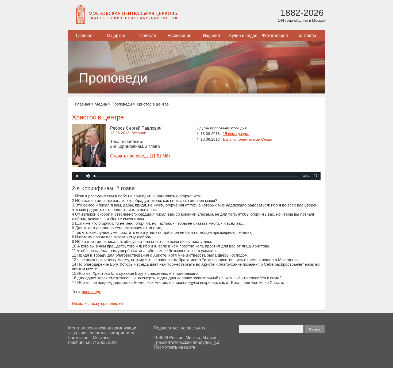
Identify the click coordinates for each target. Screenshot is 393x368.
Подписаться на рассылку (179, 328)
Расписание (179, 35)
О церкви (116, 35)
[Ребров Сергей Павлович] (89, 165)
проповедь (91, 291)
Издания (211, 35)
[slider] (196, 176)
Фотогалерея (275, 35)
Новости (147, 35)
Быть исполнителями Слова (247, 139)
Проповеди (121, 104)
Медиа (101, 104)
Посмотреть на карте (174, 347)
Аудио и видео (243, 35)
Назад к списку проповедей (97, 303)
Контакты (307, 35)
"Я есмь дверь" (236, 134)
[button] (88, 176)
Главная (84, 35)
